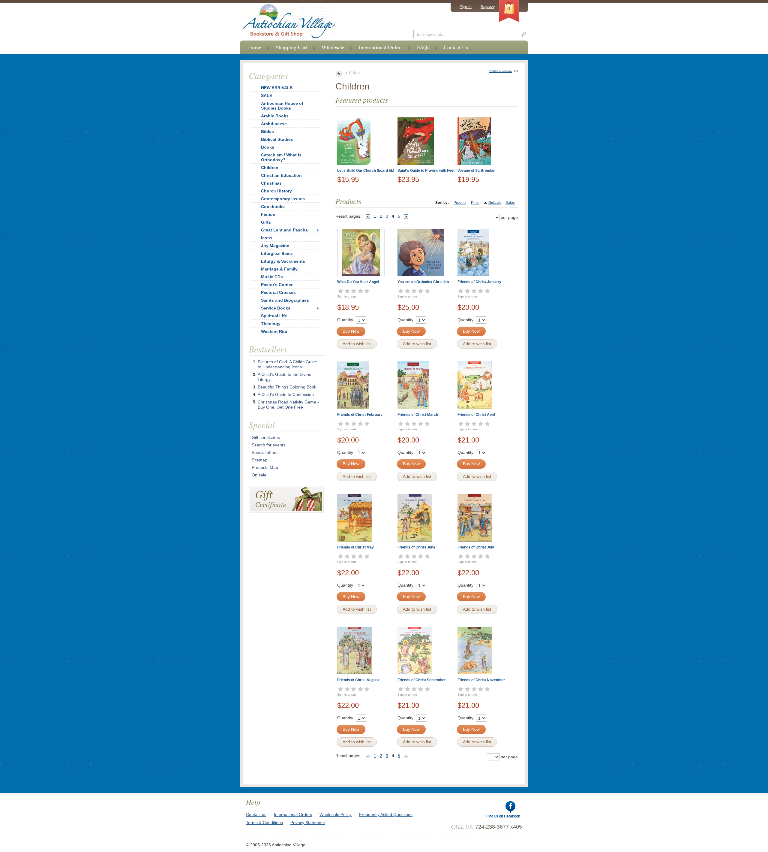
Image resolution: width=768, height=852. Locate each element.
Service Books (275, 308)
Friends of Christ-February (359, 414)
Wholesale (333, 47)
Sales (510, 203)
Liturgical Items (277, 253)
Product (460, 203)
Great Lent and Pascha (284, 230)
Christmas (271, 183)
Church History (276, 191)
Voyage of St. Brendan (476, 170)
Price (475, 203)
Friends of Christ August (358, 680)
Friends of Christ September (422, 680)
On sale (259, 475)
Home (254, 47)
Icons (266, 237)
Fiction (268, 214)
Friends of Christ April (476, 414)
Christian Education (281, 175)
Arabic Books (275, 115)
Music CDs (272, 276)
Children (269, 167)
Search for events (268, 445)
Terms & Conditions (264, 822)
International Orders (381, 47)
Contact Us (456, 47)
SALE (266, 95)
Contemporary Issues (283, 198)
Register (487, 6)
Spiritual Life (274, 315)
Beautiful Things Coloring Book (287, 387)
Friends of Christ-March (418, 414)
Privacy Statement (307, 822)
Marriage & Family (279, 269)
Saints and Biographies (285, 300)
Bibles (267, 131)
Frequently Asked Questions (385, 814)
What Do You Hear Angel (358, 282)
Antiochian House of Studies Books (282, 105)
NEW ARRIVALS (276, 87)
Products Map (265, 467)
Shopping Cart (291, 47)
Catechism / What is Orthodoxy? (281, 157)
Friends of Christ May (355, 547)
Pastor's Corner (276, 284)
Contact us (256, 814)
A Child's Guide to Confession (286, 394)
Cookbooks (273, 206)
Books (267, 147)
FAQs (423, 47)
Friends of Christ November (481, 680)
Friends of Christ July (476, 547)
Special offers (265, 452)
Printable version (500, 71)
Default (494, 203)
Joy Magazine (275, 245)
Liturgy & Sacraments (283, 261)
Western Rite (274, 331)
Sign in (466, 6)
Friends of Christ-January (479, 282)
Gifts (266, 222)
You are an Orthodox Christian (423, 282)
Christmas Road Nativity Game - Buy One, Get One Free (288, 404)
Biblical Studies (277, 139)
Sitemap (259, 460)
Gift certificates (266, 437)
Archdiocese (274, 123)
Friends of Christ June (416, 547)
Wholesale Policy (336, 814)
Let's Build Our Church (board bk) (365, 170)
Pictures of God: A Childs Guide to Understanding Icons (287, 364)
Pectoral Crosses (278, 292)
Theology (270, 323)
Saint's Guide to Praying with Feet (426, 170)
